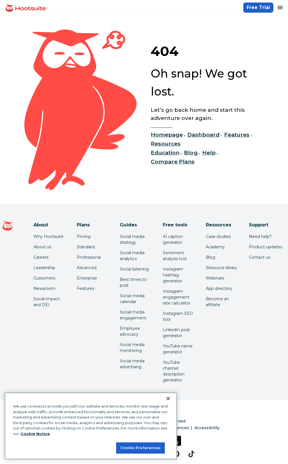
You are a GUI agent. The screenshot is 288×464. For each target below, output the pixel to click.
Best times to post (133, 282)
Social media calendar (132, 298)
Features (236, 134)
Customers (44, 278)
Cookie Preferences (140, 447)
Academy (215, 246)
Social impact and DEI (46, 301)
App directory (219, 288)
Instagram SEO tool (178, 316)
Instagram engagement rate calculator (176, 297)
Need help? (260, 236)
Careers (40, 257)
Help (209, 152)
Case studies (218, 236)
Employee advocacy (130, 331)
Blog (190, 152)
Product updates (265, 246)
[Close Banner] (168, 398)
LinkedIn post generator (176, 332)
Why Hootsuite (48, 236)
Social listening (134, 269)
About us (42, 246)
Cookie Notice (35, 433)
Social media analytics (132, 255)
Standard (85, 246)
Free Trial (258, 7)
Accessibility (207, 427)
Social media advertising (132, 363)
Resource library (221, 267)
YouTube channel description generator (173, 371)
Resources (166, 143)
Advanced (86, 267)
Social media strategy (132, 239)
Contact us (259, 257)
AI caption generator (173, 239)
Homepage (167, 134)
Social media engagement (133, 315)
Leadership (44, 267)
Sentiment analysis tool (174, 255)
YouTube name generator (178, 349)
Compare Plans (173, 161)
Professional (89, 257)
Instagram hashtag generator (173, 275)
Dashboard (203, 134)
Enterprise (87, 278)
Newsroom (44, 288)
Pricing (84, 236)
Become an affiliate (217, 301)
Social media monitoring (132, 347)
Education (165, 152)
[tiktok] (191, 454)
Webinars (215, 278)
